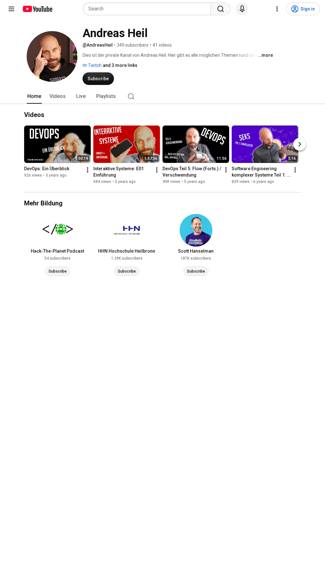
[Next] (299, 144)
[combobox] (148, 9)
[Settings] (277, 9)
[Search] (220, 9)
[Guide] (11, 9)
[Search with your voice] (242, 9)
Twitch (94, 65)
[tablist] (162, 96)
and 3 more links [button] (120, 65)
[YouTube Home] (37, 9)
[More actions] (87, 170)
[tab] (34, 96)
